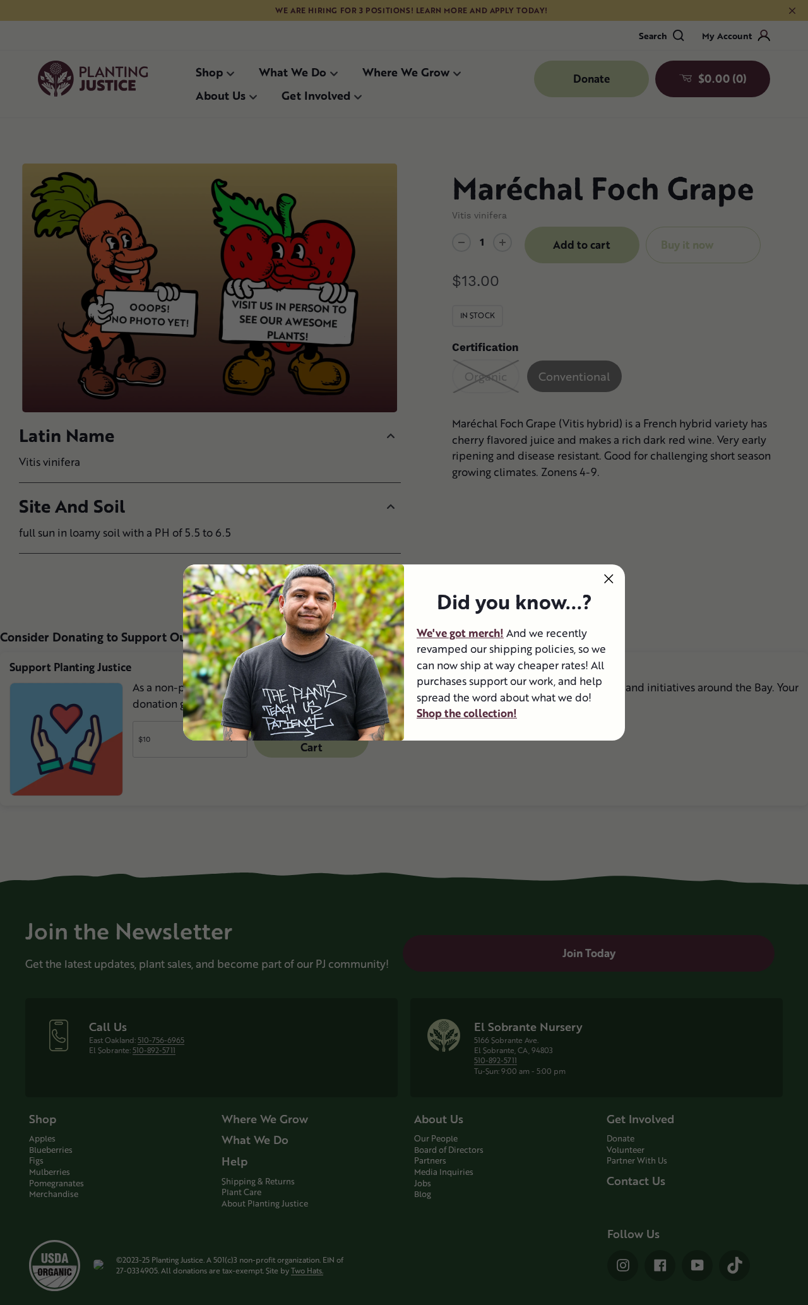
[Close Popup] (609, 579)
